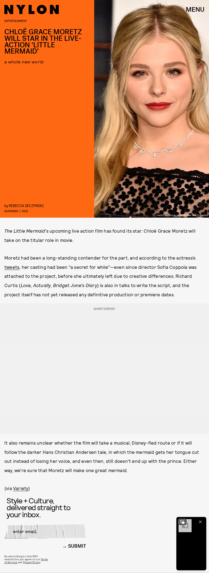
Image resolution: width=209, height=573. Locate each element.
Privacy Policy (31, 562)
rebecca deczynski (26, 205)
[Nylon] (31, 9)
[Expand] (182, 522)
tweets (11, 267)
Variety (20, 488)
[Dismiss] (200, 522)
